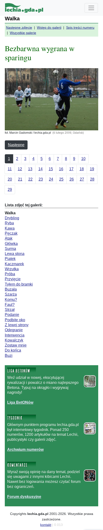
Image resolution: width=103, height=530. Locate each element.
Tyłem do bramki (19, 284)
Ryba (9, 223)
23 (41, 179)
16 (61, 169)
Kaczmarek (14, 264)
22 (30, 179)
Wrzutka (12, 269)
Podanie (12, 315)
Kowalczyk (14, 340)
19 (92, 169)
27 (82, 179)
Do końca (13, 350)
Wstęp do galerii (49, 27)
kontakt (45, 525)
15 (51, 169)
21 (20, 179)
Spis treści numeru (80, 27)
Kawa (10, 228)
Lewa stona (14, 254)
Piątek (10, 259)
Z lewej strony (17, 325)
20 (10, 179)
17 (71, 169)
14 (40, 169)
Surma (10, 249)
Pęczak (11, 233)
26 (71, 179)
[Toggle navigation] (91, 8)
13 (30, 169)
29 (10, 190)
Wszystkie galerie (23, 33)
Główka (11, 244)
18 (82, 169)
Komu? (11, 300)
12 (20, 169)
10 (83, 159)
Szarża (11, 294)
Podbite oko (15, 320)
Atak (8, 238)
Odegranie (14, 330)
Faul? (10, 305)
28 (92, 179)
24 (51, 179)
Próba (10, 274)
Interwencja (14, 335)
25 (61, 179)
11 (10, 169)
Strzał (10, 310)
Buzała (11, 289)
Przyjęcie (13, 279)
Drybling (12, 218)
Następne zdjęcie (19, 27)
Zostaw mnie (16, 345)
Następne (16, 145)
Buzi (8, 355)
